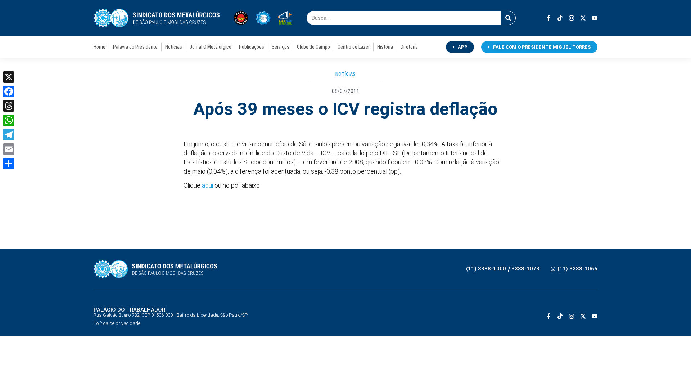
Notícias (173, 47)
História (385, 47)
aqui (208, 185)
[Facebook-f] (548, 18)
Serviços (280, 47)
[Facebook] (8, 91)
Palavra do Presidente (135, 47)
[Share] (8, 163)
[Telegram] (8, 135)
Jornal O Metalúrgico (210, 47)
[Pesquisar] (508, 18)
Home (99, 47)
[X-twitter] (583, 18)
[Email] (8, 149)
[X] (8, 77)
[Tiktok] (560, 18)
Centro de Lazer (354, 47)
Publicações (251, 47)
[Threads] (8, 106)
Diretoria (409, 47)
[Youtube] (594, 18)
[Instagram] (571, 18)
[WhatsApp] (8, 120)
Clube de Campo (313, 47)
